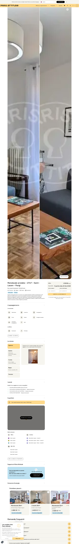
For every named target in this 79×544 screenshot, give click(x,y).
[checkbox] (67, 9)
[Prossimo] (70, 143)
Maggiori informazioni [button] (31, 389)
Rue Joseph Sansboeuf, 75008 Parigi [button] (16, 288)
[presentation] (42, 5)
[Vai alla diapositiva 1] (39, 502)
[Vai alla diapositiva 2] (20, 502)
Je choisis (6, 538)
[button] (2, 542)
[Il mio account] (77, 5)
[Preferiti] (64, 5)
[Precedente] (9, 143)
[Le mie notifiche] (70, 5)
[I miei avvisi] (67, 5)
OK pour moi (18, 538)
